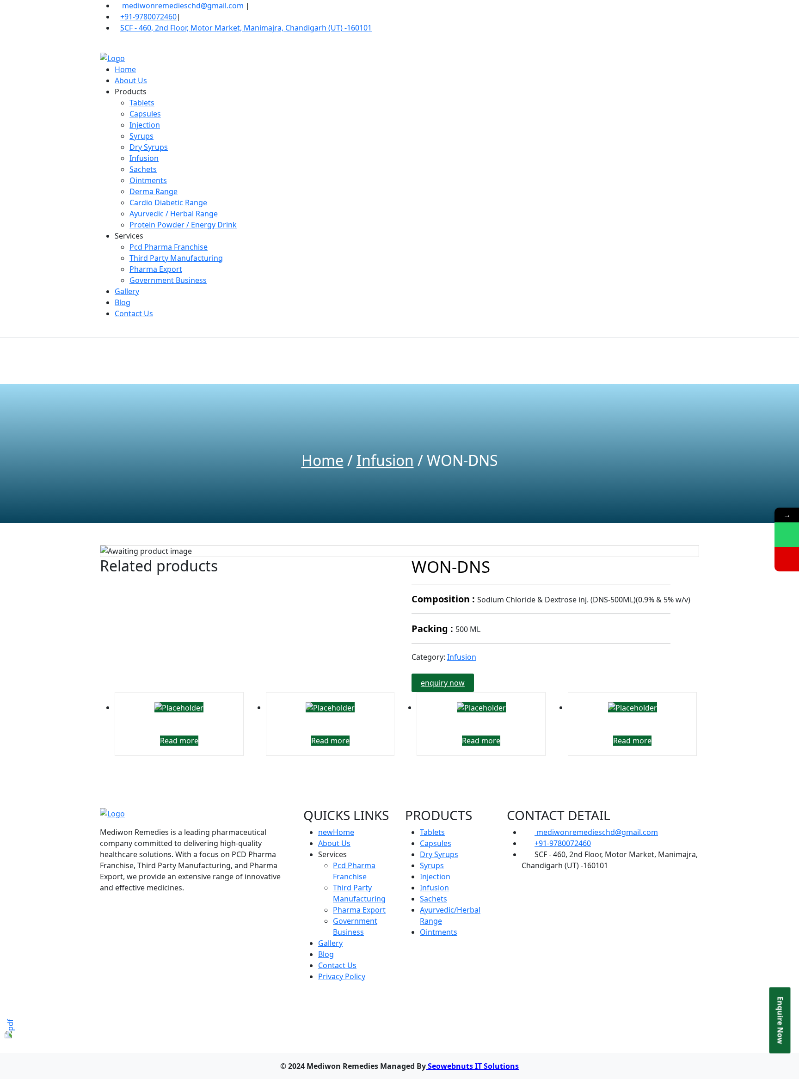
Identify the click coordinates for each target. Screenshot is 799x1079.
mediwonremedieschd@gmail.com (183, 5)
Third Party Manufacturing (176, 258)
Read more (179, 741)
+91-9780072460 (148, 17)
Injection (144, 125)
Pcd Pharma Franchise (168, 247)
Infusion (144, 158)
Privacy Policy (341, 976)
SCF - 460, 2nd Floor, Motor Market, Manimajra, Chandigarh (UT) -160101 (246, 28)
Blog (122, 302)
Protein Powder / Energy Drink (183, 225)
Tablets (141, 103)
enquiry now (443, 683)
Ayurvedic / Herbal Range (173, 213)
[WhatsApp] (786, 534)
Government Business (168, 280)
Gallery (127, 291)
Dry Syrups (148, 147)
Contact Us (134, 313)
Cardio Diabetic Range (168, 202)
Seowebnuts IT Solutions (472, 1066)
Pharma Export (155, 269)
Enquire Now (780, 1020)
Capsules (145, 114)
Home (125, 69)
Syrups (141, 136)
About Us (131, 80)
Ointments (148, 180)
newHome (336, 832)
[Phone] (786, 559)
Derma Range (153, 191)
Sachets (143, 169)
